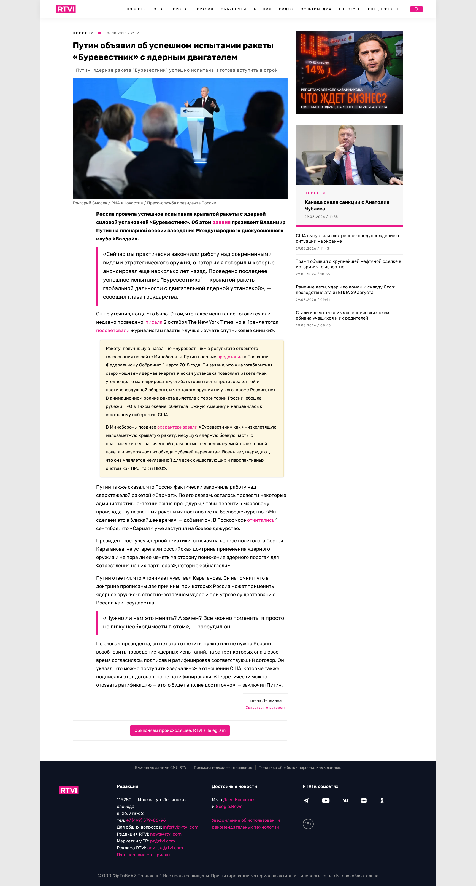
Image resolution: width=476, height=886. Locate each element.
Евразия (203, 9)
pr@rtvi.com (162, 841)
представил (230, 356)
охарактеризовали (177, 427)
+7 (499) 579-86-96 (146, 820)
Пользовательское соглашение (223, 767)
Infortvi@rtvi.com (180, 827)
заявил (222, 222)
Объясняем (234, 9)
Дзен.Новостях (239, 799)
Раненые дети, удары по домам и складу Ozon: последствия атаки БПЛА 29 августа (345, 289)
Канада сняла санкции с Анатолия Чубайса (347, 205)
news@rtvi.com (166, 834)
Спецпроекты (383, 9)
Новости (136, 9)
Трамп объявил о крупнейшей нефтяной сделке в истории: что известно (348, 264)
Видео (286, 9)
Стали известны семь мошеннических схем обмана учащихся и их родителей (342, 315)
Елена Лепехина (265, 700)
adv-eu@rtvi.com (165, 847)
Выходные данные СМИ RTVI (161, 767)
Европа (179, 9)
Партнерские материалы (143, 854)
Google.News (229, 806)
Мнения (263, 9)
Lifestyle (350, 9)
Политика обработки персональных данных (300, 767)
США (158, 9)
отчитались (260, 520)
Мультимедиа (316, 9)
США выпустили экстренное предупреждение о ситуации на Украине (347, 238)
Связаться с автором (265, 708)
